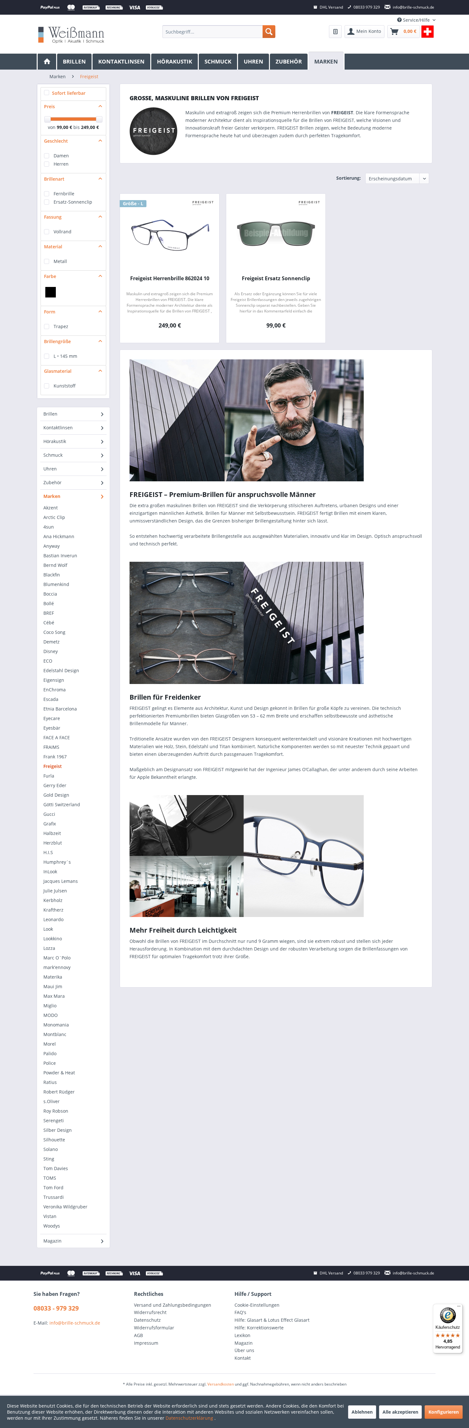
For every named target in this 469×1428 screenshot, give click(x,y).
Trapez (61, 326)
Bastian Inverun (60, 555)
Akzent (50, 508)
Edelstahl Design (61, 670)
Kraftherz (53, 910)
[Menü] (459, 1308)
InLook (50, 871)
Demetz (51, 642)
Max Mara (54, 996)
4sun (48, 527)
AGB (138, 1335)
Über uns (244, 1350)
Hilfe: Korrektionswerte (259, 1328)
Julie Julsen (55, 891)
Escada (50, 699)
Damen (61, 156)
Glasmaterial (57, 371)
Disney (50, 651)
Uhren (50, 469)
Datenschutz (147, 1320)
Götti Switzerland (61, 804)
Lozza (49, 948)
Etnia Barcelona (60, 709)
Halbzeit (52, 833)
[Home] (47, 62)
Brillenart (54, 179)
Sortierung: (348, 178)
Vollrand (62, 232)
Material (53, 247)
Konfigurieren (443, 1412)
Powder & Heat (59, 1073)
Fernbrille (64, 194)
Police (49, 1063)
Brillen (50, 414)
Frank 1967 (55, 757)
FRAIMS (51, 747)
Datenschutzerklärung (190, 1418)
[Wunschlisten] (335, 31)
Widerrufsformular (154, 1328)
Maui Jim (52, 986)
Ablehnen (362, 1412)
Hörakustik (54, 441)
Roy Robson (55, 1111)
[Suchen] (269, 31)
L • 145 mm (65, 356)
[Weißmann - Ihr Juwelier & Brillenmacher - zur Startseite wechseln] (71, 34)
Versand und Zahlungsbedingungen (172, 1305)
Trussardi (53, 1197)
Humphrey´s (57, 862)
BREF (48, 613)
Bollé (48, 603)
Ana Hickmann (58, 536)
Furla (48, 776)
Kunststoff (65, 386)
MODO (50, 1015)
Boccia (50, 594)
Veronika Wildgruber (65, 1207)
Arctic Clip (54, 517)
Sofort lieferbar (69, 93)
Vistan (49, 1216)
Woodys (51, 1226)
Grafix (49, 824)
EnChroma (54, 690)
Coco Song (54, 632)
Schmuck (53, 455)
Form (49, 312)
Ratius (50, 1082)
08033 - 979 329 (56, 1308)
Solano (50, 1149)
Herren (61, 164)
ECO (47, 661)
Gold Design (56, 795)
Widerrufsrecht (150, 1312)
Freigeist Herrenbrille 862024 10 (169, 278)
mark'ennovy (57, 967)
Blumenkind (56, 584)
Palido (49, 1053)
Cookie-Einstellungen (256, 1305)
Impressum (146, 1343)
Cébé (48, 623)
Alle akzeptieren (400, 1412)
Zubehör (52, 482)
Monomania (56, 1025)
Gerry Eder (54, 785)
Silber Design (57, 1130)
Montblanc (54, 1034)
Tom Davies (55, 1168)
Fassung (53, 217)
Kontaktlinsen (58, 428)
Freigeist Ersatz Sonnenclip (276, 278)
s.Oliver (51, 1101)
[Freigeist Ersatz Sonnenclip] (275, 235)
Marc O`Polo (57, 958)
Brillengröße (57, 341)
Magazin (52, 1241)
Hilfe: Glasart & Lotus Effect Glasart (271, 1320)
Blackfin (51, 575)
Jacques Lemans (60, 881)
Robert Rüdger (59, 1092)
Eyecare (51, 718)
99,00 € (65, 127)
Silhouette (54, 1140)
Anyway (51, 546)
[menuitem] (218, 31)
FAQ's (240, 1312)
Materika (52, 977)
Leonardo (53, 919)
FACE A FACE (56, 737)
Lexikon (242, 1335)
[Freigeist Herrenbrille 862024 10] (169, 235)
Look (48, 929)
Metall (60, 261)
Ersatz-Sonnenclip (73, 202)
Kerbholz (53, 900)
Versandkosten (220, 1384)
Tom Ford (53, 1187)
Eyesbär (51, 728)
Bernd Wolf (55, 565)
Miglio (49, 1006)
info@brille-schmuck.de (74, 1323)
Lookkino (52, 939)
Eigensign (53, 680)
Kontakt (242, 1358)
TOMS (49, 1178)
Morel (49, 1044)
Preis (49, 106)
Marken (51, 496)
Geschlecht (56, 141)
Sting (48, 1159)
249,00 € (90, 127)
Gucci (49, 814)
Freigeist (52, 766)
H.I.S (48, 852)
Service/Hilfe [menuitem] (416, 20)
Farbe (50, 276)
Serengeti (53, 1120)
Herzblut (52, 843)
